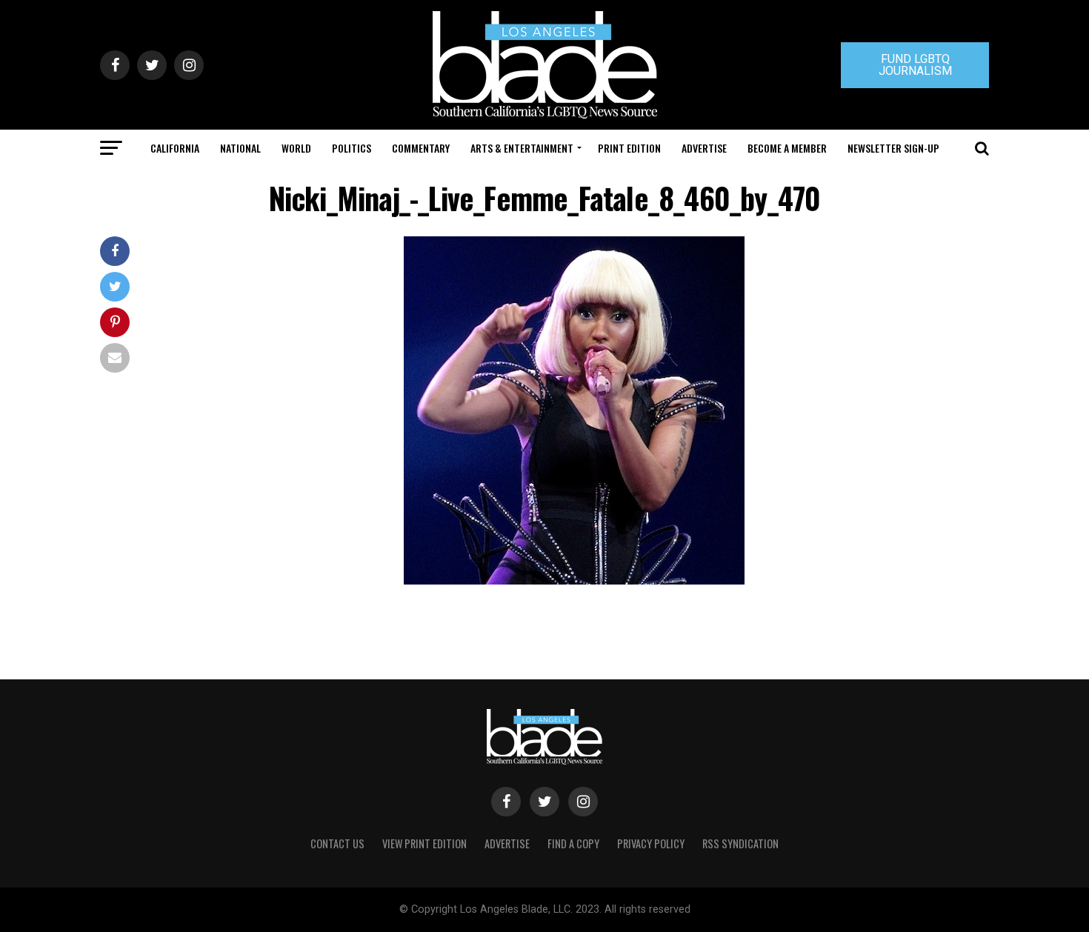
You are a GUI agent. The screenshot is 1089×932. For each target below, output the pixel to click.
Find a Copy (573, 843)
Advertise (704, 148)
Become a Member (787, 148)
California (174, 148)
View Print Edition (424, 843)
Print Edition (629, 148)
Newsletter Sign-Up (893, 148)
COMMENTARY (421, 148)
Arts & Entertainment (521, 148)
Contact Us (337, 843)
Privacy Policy (651, 843)
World (296, 148)
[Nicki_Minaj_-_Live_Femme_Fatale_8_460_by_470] (574, 580)
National (240, 148)
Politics (351, 148)
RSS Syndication (740, 843)
